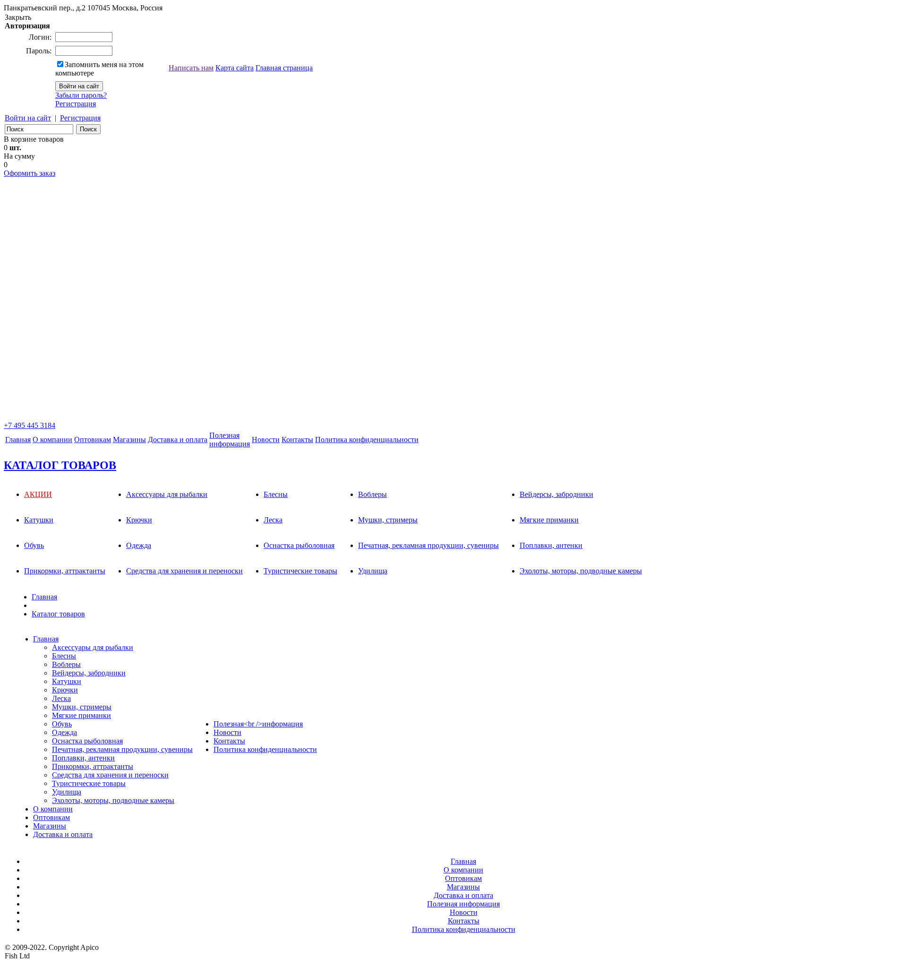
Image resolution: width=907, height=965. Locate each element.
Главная (18, 440)
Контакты (297, 440)
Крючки (139, 520)
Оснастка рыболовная (299, 545)
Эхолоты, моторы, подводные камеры (581, 571)
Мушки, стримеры (388, 520)
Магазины (129, 440)
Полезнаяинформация (229, 439)
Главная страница (284, 68)
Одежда (138, 545)
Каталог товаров (58, 614)
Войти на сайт (28, 118)
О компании (52, 440)
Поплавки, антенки (551, 545)
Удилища (372, 571)
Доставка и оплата (177, 440)
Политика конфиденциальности (367, 440)
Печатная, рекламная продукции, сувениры (428, 545)
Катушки (38, 520)
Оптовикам (92, 440)
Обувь (34, 545)
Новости (266, 440)
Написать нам (191, 68)
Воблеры (372, 494)
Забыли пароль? (81, 95)
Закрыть (18, 17)
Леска (273, 520)
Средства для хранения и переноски (184, 571)
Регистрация (75, 104)
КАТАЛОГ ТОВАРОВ (60, 465)
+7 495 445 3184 (29, 425)
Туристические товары (300, 571)
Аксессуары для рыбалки (166, 494)
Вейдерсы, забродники (556, 494)
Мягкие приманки (549, 520)
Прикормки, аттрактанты (64, 571)
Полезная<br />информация (258, 724)
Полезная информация (463, 904)
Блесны (276, 494)
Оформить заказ (29, 173)
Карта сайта (234, 68)
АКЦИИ (38, 494)
